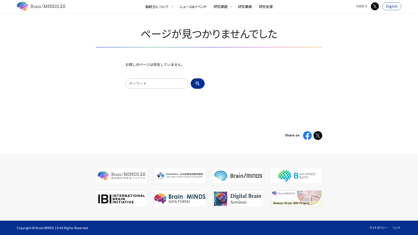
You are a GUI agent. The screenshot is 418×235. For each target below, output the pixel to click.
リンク (396, 228)
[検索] (198, 83)
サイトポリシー (378, 228)
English (392, 6)
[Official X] (375, 6)
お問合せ (361, 6)
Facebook (307, 135)
